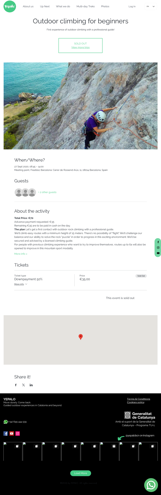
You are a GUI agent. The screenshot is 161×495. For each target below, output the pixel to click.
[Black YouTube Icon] (158, 253)
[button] (27, 6)
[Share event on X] (23, 385)
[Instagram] (17, 433)
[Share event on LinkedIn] (31, 385)
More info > (20, 253)
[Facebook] (5, 433)
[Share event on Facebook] (15, 385)
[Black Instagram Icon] (158, 247)
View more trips (80, 47)
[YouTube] (11, 433)
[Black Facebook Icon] (158, 242)
